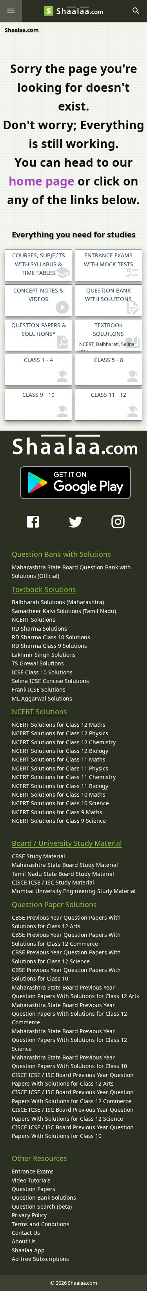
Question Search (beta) (42, 1206)
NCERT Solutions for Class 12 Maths (58, 724)
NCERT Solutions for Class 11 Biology (60, 786)
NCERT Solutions (33, 619)
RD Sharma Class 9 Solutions (49, 645)
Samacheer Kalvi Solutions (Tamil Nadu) (64, 611)
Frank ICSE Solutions (38, 689)
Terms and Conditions (40, 1224)
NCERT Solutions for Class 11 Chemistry (64, 777)
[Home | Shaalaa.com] (48, 11)
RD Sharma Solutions (39, 628)
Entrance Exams (33, 1171)
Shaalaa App (28, 1250)
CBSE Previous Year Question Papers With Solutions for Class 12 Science (66, 957)
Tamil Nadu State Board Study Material (63, 873)
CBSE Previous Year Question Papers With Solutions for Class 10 (66, 974)
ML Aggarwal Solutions (42, 698)
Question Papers (33, 1189)
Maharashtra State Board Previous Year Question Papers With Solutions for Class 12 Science (69, 1039)
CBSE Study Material (38, 856)
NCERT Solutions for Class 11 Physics (60, 768)
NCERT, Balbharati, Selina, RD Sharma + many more (107, 336)
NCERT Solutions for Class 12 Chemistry (64, 742)
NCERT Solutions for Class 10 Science (60, 803)
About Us (24, 1241)
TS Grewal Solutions (38, 663)
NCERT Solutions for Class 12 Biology (60, 750)
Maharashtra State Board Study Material (65, 864)
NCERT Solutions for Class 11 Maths (58, 759)
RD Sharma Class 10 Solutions (51, 637)
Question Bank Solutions (44, 1197)
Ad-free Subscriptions (40, 1258)
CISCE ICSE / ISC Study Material (53, 882)
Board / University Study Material (67, 843)
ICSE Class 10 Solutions (42, 672)
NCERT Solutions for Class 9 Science (59, 820)
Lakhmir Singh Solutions (44, 654)
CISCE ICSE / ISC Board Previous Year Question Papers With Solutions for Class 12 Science (73, 1114)
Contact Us (26, 1232)
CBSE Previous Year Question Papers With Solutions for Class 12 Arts (66, 922)
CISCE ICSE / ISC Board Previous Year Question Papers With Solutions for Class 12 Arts (73, 1079)
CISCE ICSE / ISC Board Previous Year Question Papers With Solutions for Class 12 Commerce (73, 1096)
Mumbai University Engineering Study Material (74, 891)
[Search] (136, 11)
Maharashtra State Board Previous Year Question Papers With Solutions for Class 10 (69, 1062)
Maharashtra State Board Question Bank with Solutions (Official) (71, 571)
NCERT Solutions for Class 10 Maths (58, 794)
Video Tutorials (31, 1180)
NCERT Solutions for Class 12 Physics (60, 733)
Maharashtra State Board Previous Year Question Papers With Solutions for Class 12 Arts (75, 992)
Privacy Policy (29, 1215)
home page (41, 181)
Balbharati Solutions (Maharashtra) (58, 602)
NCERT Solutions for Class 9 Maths (57, 812)
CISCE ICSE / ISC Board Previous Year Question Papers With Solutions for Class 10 (73, 1131)
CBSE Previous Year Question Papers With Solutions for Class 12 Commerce (66, 939)
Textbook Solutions (44, 589)
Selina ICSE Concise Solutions (50, 681)
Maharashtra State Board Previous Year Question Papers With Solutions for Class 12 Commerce (69, 1013)
